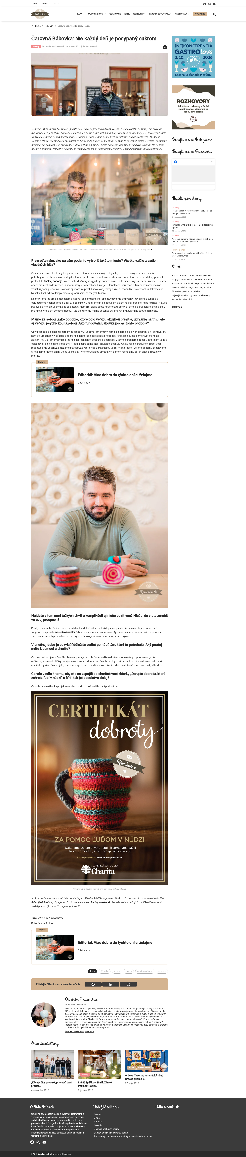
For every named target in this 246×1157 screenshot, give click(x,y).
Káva (79, 14)
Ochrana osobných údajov (106, 1129)
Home (38, 26)
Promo (71, 1068)
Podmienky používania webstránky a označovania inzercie (123, 1136)
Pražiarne (200, 14)
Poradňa (45, 3)
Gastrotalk (181, 14)
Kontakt (56, 3)
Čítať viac (177, 307)
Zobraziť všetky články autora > (79, 1031)
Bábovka (104, 971)
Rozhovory (138, 14)
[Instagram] (209, 4)
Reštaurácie (115, 14)
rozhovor (162, 971)
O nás (35, 3)
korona (117, 971)
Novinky (49, 26)
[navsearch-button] (214, 14)
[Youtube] (214, 4)
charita (129, 971)
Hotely (127, 14)
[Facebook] (204, 4)
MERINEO (76, 1154)
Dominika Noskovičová (53, 46)
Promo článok (84, 1068)
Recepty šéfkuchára (159, 14)
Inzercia (98, 1125)
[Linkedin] (110, 984)
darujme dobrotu (144, 971)
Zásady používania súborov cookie (111, 1132)
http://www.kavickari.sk (75, 1004)
